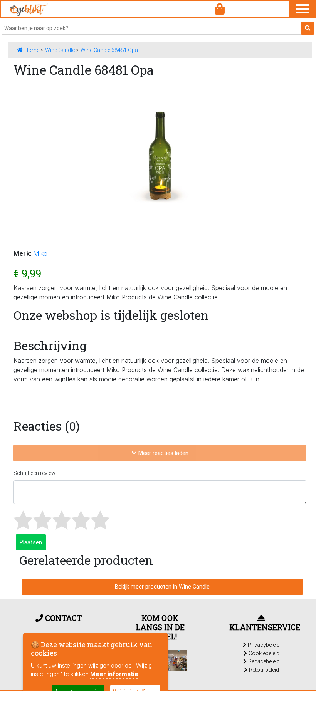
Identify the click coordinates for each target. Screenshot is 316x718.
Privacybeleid (263, 644)
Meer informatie (114, 674)
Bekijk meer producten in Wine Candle (162, 586)
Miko (40, 253)
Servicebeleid (263, 661)
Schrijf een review (34, 473)
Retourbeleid (263, 669)
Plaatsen (31, 542)
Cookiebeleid (263, 653)
